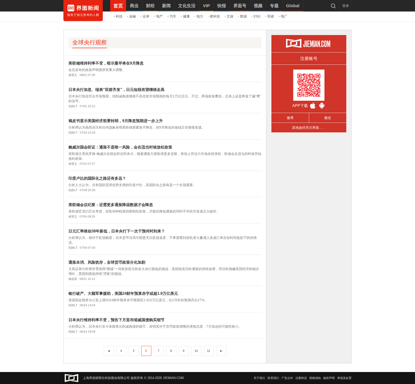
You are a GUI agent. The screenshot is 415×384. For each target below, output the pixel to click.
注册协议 (301, 378)
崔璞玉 (72, 75)
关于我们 (259, 378)
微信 (327, 118)
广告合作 (287, 378)
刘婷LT (72, 106)
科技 (119, 16)
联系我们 (273, 378)
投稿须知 (315, 378)
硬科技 (215, 16)
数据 (243, 16)
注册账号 (308, 58)
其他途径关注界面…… (309, 128)
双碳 (270, 16)
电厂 (284, 16)
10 (196, 351)
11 (208, 351)
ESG (257, 16)
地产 (159, 16)
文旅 (230, 16)
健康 (186, 16)
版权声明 (329, 378)
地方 (199, 16)
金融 (132, 16)
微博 (290, 118)
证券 (146, 16)
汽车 (173, 16)
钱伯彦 (72, 279)
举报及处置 (344, 378)
